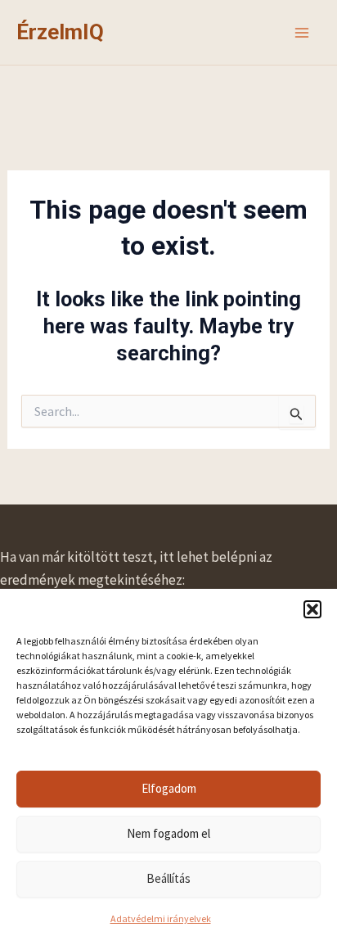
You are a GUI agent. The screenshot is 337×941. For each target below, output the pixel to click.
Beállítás (168, 878)
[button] (312, 609)
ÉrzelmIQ (60, 32)
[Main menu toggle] (302, 33)
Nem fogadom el (168, 833)
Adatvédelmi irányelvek (160, 918)
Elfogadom (169, 788)
